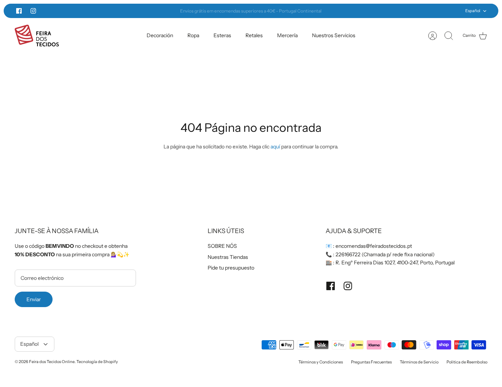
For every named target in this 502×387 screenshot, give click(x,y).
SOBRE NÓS (222, 246)
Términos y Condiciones (320, 362)
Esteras (222, 35)
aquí (275, 146)
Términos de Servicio (419, 362)
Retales (254, 35)
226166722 (348, 254)
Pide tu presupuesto (231, 267)
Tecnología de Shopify (97, 361)
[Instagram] (33, 11)
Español (472, 10)
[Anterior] (138, 11)
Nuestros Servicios (333, 35)
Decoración (160, 35)
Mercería (287, 35)
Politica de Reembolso (467, 362)
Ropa (193, 35)
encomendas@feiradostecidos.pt (374, 246)
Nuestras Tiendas (228, 257)
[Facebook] (19, 11)
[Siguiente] (363, 11)
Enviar (33, 299)
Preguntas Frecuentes (371, 362)
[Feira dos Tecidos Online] (37, 35)
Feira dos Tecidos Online (52, 361)
